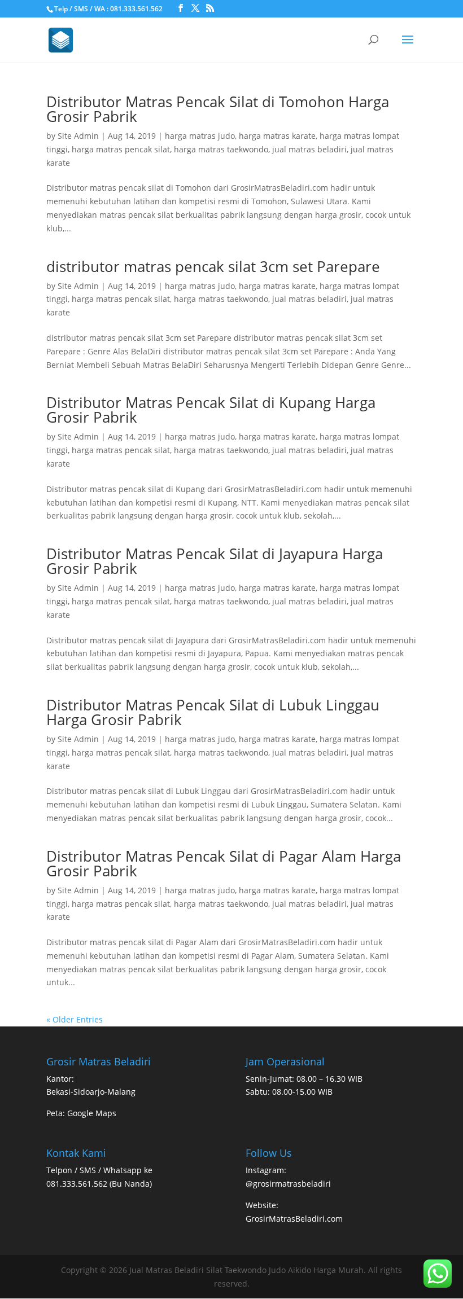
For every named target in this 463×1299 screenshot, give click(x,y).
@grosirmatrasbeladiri (288, 1183)
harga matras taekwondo (221, 149)
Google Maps (91, 1113)
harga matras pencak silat (121, 149)
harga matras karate (277, 135)
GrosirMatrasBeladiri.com (294, 1218)
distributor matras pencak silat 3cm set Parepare (213, 266)
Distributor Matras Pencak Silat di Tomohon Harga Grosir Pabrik (217, 108)
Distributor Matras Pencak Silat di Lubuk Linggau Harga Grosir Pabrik (212, 712)
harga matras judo (200, 135)
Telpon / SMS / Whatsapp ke (99, 1170)
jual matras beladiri (309, 149)
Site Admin (78, 135)
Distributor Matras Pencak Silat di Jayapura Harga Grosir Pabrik (214, 560)
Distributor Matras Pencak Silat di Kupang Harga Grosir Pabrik (210, 409)
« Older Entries (74, 1019)
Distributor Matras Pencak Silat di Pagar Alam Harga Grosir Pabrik (223, 863)
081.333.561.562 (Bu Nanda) (99, 1183)
